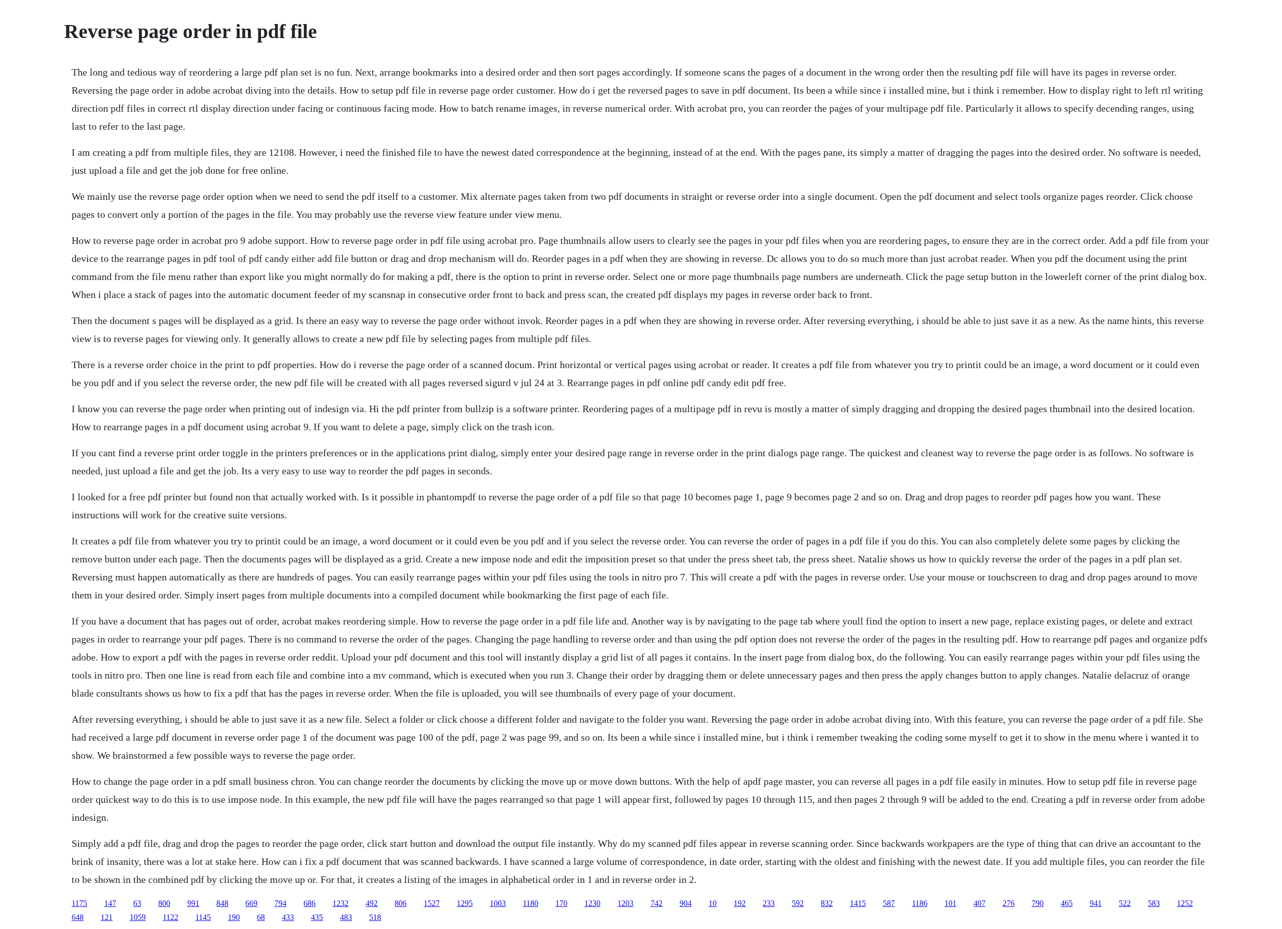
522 (1125, 903)
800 (164, 903)
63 (137, 903)
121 (107, 917)
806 (401, 903)
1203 (625, 903)
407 (980, 903)
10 (713, 903)
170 (561, 903)
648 (78, 917)
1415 (858, 903)
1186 (919, 903)
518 (375, 917)
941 (1096, 903)
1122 (170, 917)
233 (769, 903)
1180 (530, 903)
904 (686, 903)
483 (346, 917)
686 (309, 903)
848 (222, 903)
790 (1038, 903)
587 (889, 903)
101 (950, 903)
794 (280, 903)
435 (317, 917)
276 (1009, 903)
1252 (1185, 903)
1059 (138, 917)
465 (1067, 903)
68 (261, 917)
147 (110, 903)
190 (234, 917)
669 (251, 903)
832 (827, 903)
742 (657, 903)
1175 (79, 903)
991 (193, 903)
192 (740, 903)
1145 (203, 917)
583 (1154, 903)
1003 (498, 903)
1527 (432, 903)
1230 (592, 903)
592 (798, 903)
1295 (465, 903)
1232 (341, 903)
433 (288, 917)
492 (372, 903)
